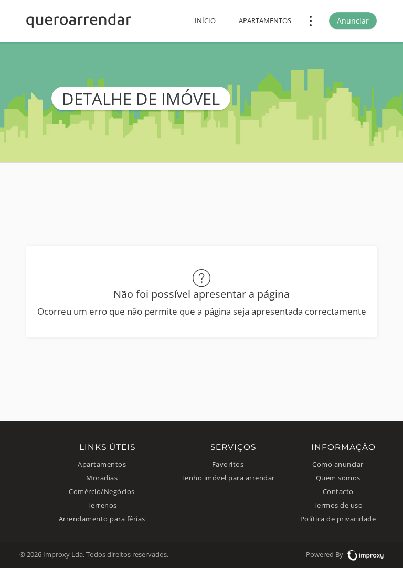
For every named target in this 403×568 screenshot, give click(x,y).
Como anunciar (338, 464)
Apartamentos (265, 20)
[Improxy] (364, 554)
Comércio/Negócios (102, 491)
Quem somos (338, 478)
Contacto (338, 491)
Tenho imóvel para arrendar (228, 478)
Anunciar (353, 21)
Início (205, 20)
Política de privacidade (338, 519)
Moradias (102, 478)
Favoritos (228, 464)
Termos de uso (338, 505)
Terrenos (102, 505)
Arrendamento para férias (102, 519)
